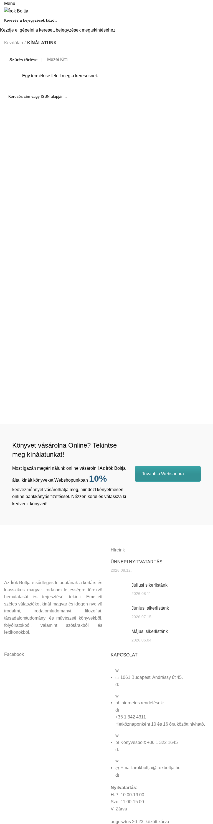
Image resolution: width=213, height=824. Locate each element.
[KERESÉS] (205, 20)
